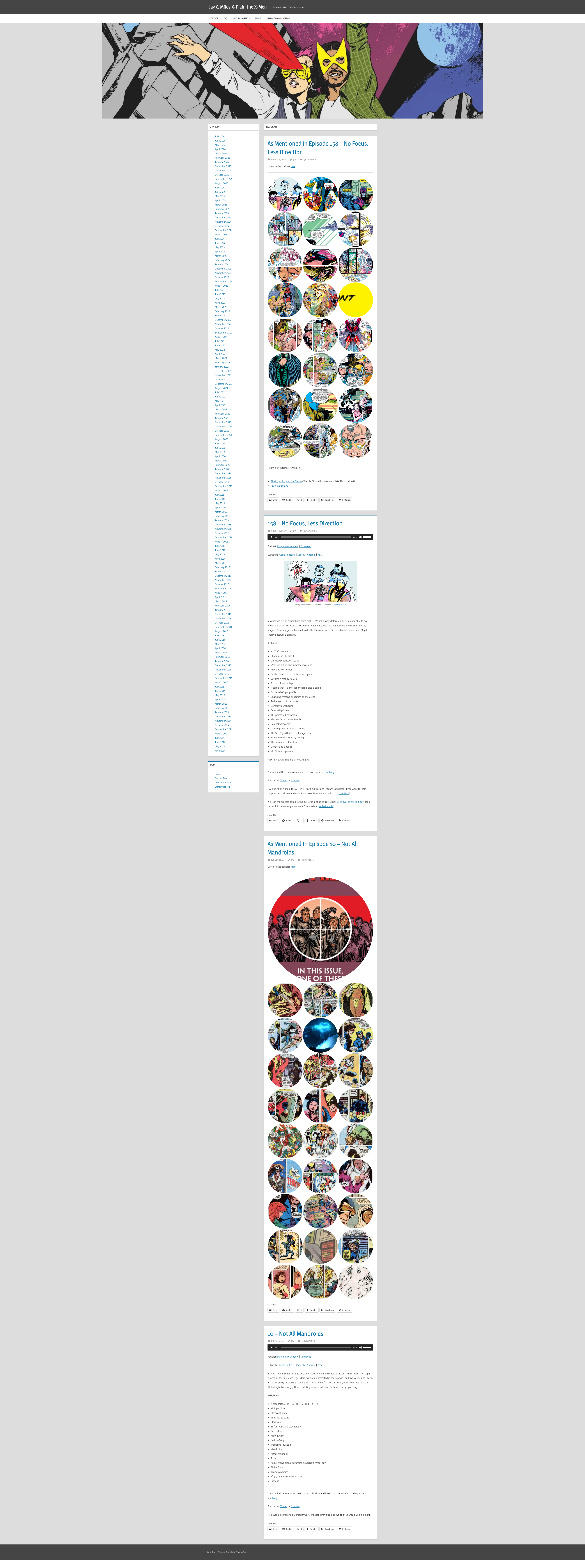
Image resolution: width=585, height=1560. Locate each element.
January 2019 (222, 520)
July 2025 (220, 187)
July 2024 (220, 238)
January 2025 (222, 213)
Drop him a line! (339, 604)
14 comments (308, 1341)
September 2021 (223, 383)
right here (344, 793)
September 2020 (223, 434)
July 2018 (220, 545)
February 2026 (222, 157)
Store (258, 18)
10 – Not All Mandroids (295, 1333)
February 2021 (222, 413)
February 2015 (222, 707)
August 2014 (221, 733)
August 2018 (221, 541)
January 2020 (222, 469)
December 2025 (223, 166)
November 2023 (223, 272)
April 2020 (220, 456)
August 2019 (221, 490)
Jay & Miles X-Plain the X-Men (238, 7)
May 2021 (220, 400)
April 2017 (220, 597)
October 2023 (222, 277)
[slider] (367, 536)
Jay (294, 159)
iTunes (283, 780)
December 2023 (223, 268)
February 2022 (222, 362)
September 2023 (223, 281)
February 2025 (222, 208)
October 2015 (222, 673)
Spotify (301, 554)
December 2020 (223, 422)
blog (274, 1498)
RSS (319, 554)
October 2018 (222, 533)
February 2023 (222, 311)
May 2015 (220, 695)
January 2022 (222, 366)
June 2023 (220, 294)
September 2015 (223, 678)
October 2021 (222, 379)
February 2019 (222, 516)
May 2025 (220, 196)
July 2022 (219, 341)
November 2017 (223, 579)
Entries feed (221, 778)
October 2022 (222, 328)
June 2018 (220, 550)
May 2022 (220, 349)
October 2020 (222, 430)
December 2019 (223, 473)
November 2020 (223, 426)
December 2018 (223, 524)
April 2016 (220, 648)
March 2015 (221, 703)
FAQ (225, 18)
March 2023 (221, 306)
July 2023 (219, 289)
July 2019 (220, 494)
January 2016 (222, 661)
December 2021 (223, 370)
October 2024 (222, 225)
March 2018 (221, 562)
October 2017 (222, 584)
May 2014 (220, 746)
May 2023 (220, 298)
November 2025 (223, 170)
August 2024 (221, 234)
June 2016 (220, 639)
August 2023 (221, 285)
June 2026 (220, 140)
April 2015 (220, 699)
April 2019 (220, 507)
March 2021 (221, 409)
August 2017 (221, 592)
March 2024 (221, 255)
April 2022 (220, 353)
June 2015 (220, 690)
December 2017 (223, 575)
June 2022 (220, 345)
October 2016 (222, 622)
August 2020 (221, 439)
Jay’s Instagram (279, 485)
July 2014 (220, 737)
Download (305, 546)
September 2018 (223, 537)
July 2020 (220, 443)
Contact (213, 18)
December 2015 (223, 665)
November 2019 (223, 477)
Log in (218, 773)
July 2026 (220, 136)
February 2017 (222, 605)
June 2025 (220, 191)
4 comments (310, 159)
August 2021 (221, 388)
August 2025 (221, 183)
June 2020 (220, 447)
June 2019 (220, 498)
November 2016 (223, 618)
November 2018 (223, 528)
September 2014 (223, 729)
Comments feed (223, 782)
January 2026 (222, 161)
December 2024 (223, 217)
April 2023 (220, 302)
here (293, 166)
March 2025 (221, 204)
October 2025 (222, 174)
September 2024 (223, 230)
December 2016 (223, 614)
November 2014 (223, 720)
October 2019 (222, 481)
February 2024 (222, 260)
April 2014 (220, 750)
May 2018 (220, 554)
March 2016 (221, 652)
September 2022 (223, 332)
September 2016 (223, 626)
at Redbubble (326, 806)
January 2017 (222, 609)
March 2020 (221, 460)
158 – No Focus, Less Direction (305, 523)
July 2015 (220, 686)
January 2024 (222, 264)
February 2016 (222, 656)
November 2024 (223, 221)
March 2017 (221, 601)
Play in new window (287, 546)
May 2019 (220, 503)
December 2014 (223, 716)
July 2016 (220, 635)
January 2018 (222, 571)
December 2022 (223, 319)
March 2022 (221, 358)
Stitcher (295, 780)
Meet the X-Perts (241, 18)
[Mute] (360, 537)
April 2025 (220, 200)
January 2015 (222, 712)
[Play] (271, 537)
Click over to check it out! (350, 801)
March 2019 (221, 511)
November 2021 (223, 375)
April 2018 (220, 558)
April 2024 (220, 251)
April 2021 (220, 405)
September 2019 (223, 486)
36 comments (310, 530)
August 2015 (221, 682)
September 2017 (223, 588)
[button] (285, 194)
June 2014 (220, 742)
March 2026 (221, 153)
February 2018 (222, 567)
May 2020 (220, 452)
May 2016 (220, 643)
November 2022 (223, 324)
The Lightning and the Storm (286, 481)
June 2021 (220, 396)
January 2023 (222, 315)
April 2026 (220, 149)
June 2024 (220, 243)
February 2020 (222, 464)
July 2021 (219, 392)
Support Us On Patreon (278, 18)
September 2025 (223, 179)
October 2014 (222, 725)
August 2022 (221, 336)
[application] (320, 537)
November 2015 (223, 669)
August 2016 (221, 631)
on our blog (328, 772)
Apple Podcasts (287, 554)
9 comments (307, 859)
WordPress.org (222, 786)
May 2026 (220, 144)
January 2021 (222, 417)
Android (311, 554)
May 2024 (220, 247)
